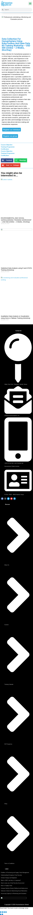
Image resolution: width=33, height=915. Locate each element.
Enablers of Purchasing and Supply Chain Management (15, 872)
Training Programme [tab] (8, 147)
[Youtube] (11, 498)
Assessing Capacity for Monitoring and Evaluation (13, 893)
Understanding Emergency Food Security (11, 875)
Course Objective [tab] (6, 145)
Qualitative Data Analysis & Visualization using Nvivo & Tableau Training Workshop (15, 317)
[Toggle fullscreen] (2, 912)
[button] (30, 4)
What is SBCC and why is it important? (11, 880)
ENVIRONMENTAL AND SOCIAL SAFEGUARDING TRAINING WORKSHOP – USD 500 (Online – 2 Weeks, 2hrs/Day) (16, 220)
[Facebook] (2, 498)
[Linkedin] (14, 498)
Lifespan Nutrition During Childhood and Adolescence (14, 888)
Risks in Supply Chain (6, 885)
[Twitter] (8, 498)
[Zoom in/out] (0, 912)
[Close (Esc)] (6, 912)
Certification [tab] (5, 149)
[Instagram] (5, 498)
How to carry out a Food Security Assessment (12, 883)
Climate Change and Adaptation (9, 877)
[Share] (4, 912)
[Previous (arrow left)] (0, 914)
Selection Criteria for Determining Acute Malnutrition (14, 891)
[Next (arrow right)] (2, 914)
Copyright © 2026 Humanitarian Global (16, 904)
